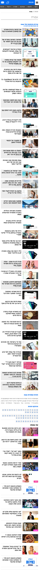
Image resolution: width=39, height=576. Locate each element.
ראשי (36, 7)
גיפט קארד (17, 403)
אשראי (33, 398)
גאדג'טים (27, 403)
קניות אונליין (34, 401)
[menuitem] (29, 7)
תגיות (31, 2)
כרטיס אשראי (20, 398)
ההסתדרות (9, 403)
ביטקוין (3, 401)
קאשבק (6, 398)
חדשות (30, 7)
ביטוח (7, 401)
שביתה (29, 401)
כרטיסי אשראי (28, 398)
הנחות (2, 403)
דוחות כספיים (12, 398)
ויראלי (9, 7)
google (24, 401)
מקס (36, 398)
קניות (2, 398)
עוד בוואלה (34, 425)
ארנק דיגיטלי (12, 401)
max (30, 11)
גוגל (22, 403)
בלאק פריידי (34, 403)
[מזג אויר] (7, 2)
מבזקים (22, 7)
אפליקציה (19, 401)
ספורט (15, 7)
